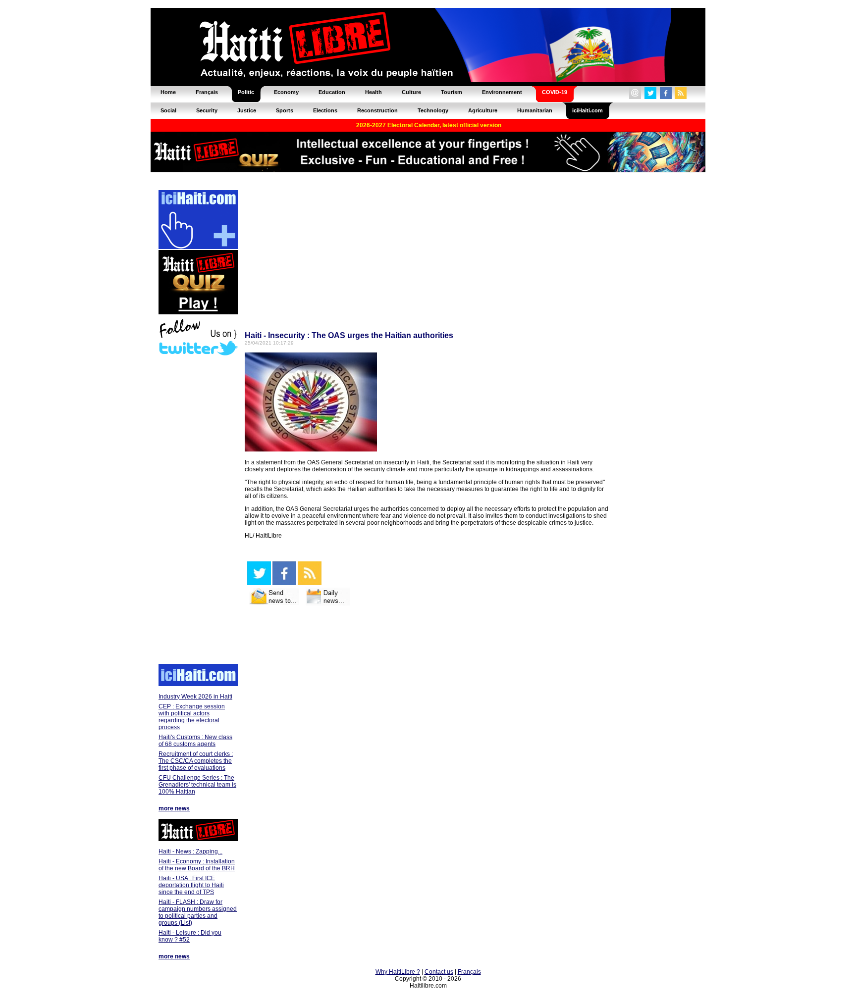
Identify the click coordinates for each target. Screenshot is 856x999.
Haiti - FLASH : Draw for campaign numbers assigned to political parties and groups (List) (198, 912)
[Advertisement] (198, 510)
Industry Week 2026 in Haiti (195, 696)
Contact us (439, 971)
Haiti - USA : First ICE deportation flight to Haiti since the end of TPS (191, 885)
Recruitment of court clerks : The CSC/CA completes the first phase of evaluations (196, 760)
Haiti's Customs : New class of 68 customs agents (195, 741)
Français (469, 971)
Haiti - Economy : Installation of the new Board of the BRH (197, 865)
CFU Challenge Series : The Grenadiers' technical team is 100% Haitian (197, 784)
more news (174, 808)
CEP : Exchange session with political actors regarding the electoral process (192, 717)
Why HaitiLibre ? (397, 971)
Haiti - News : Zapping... (190, 851)
